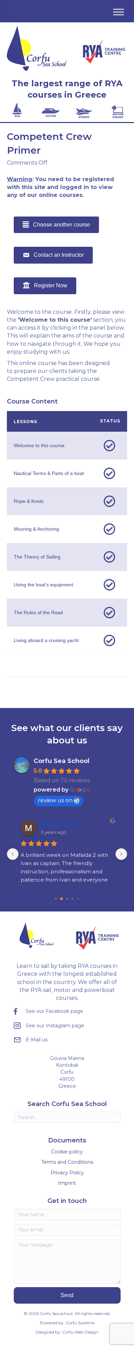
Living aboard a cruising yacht (46, 640)
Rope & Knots (29, 501)
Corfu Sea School (61, 761)
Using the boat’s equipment (43, 584)
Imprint (67, 1183)
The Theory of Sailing (37, 557)
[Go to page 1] (61, 898)
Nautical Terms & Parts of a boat (49, 473)
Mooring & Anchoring (36, 529)
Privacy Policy (67, 1173)
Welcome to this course (39, 445)
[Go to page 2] (67, 898)
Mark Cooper (59, 824)
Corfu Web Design (80, 1332)
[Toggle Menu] (118, 12)
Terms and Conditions (67, 1162)
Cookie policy (67, 1152)
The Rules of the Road (38, 612)
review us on (55, 800)
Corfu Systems (80, 1322)
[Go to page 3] (72, 899)
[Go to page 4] (78, 898)
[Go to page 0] (56, 898)
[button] (67, 1295)
